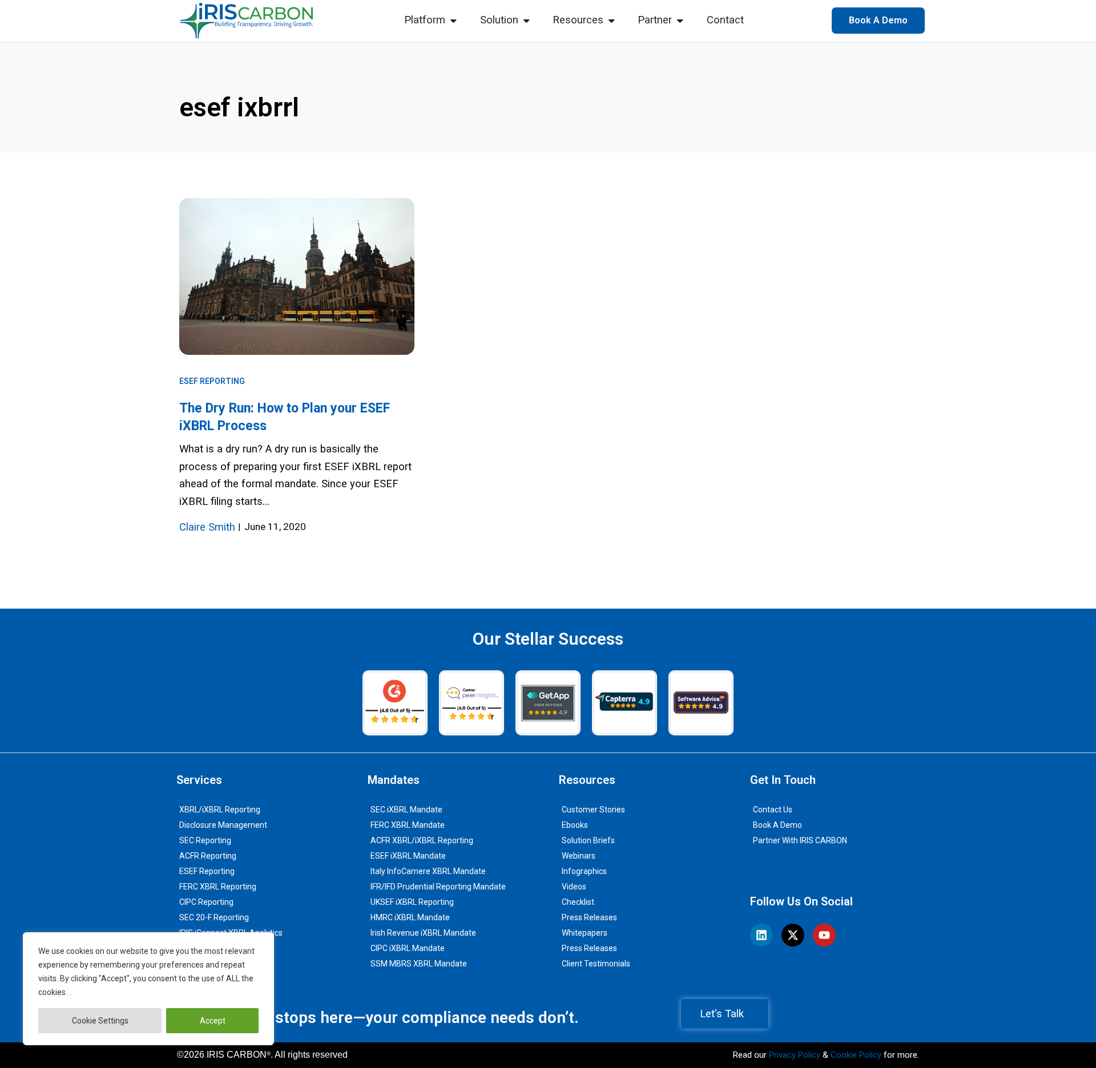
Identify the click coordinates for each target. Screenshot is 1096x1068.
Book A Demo (777, 825)
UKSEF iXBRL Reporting (412, 902)
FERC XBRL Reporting (217, 886)
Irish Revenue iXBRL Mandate (423, 932)
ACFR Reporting (207, 855)
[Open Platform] (453, 21)
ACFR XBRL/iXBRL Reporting (421, 840)
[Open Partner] (680, 21)
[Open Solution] (526, 21)
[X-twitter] (792, 935)
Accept (212, 1020)
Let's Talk (722, 1014)
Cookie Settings (100, 1020)
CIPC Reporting (206, 902)
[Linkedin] (761, 935)
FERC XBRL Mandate (407, 825)
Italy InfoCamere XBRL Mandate (428, 871)
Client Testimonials (596, 963)
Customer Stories (593, 809)
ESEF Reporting (212, 381)
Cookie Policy (856, 1055)
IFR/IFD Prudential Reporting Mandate (438, 886)
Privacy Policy (794, 1055)
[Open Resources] (611, 21)
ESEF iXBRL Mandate (408, 855)
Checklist (578, 902)
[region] (148, 988)
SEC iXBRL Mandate (406, 809)
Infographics (584, 871)
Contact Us (772, 809)
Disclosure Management (223, 825)
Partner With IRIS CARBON (800, 840)
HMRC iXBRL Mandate (410, 917)
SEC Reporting (205, 840)
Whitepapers (584, 932)
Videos (574, 886)
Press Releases (589, 917)
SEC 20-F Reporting (214, 917)
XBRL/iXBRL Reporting (219, 809)
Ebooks (575, 825)
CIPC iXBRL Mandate (407, 948)
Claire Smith (207, 527)
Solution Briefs (588, 840)
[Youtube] (824, 935)
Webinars (578, 855)
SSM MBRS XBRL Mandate (418, 963)
